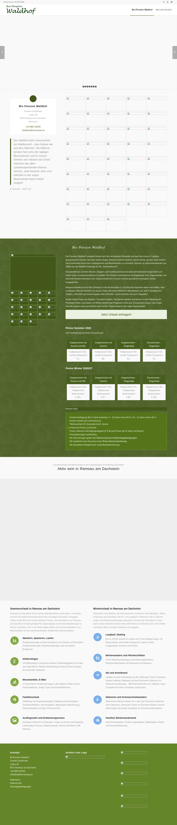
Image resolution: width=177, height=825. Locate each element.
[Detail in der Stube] (116, 148)
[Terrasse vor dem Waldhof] (96, 103)
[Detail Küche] (76, 148)
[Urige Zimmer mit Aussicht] (14, 322)
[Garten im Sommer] (157, 163)
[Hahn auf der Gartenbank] (116, 178)
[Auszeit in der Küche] (116, 133)
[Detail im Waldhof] (157, 209)
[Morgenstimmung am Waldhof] (76, 163)
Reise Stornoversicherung (115, 441)
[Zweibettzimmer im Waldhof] (33, 272)
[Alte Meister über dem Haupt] (33, 301)
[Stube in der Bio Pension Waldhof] (96, 148)
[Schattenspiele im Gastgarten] (157, 194)
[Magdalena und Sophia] (157, 133)
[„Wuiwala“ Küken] (76, 194)
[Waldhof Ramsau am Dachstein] (20, 9)
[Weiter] (174, 52)
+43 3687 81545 (19, 2)
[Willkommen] (116, 103)
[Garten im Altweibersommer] (96, 178)
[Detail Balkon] (76, 133)
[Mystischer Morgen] (76, 209)
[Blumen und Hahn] (157, 178)
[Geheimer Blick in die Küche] (96, 133)
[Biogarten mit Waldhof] (136, 163)
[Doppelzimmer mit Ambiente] (33, 294)
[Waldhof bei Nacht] (157, 103)
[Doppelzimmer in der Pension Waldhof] (51, 294)
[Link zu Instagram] (167, 2)
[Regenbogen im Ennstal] (96, 209)
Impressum (15, 780)
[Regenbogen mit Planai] (116, 209)
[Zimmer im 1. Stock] (24, 301)
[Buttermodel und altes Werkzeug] (136, 148)
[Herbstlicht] (116, 163)
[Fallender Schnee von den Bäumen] (116, 118)
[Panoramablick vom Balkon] (33, 308)
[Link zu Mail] (172, 2)
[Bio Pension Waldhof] (76, 103)
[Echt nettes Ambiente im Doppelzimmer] (24, 322)
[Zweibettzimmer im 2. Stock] (24, 294)
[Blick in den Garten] (157, 148)
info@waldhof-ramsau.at (33, 130)
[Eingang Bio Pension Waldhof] (136, 103)
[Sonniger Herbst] (136, 209)
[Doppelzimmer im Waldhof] (14, 308)
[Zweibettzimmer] (51, 308)
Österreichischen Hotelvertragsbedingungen (116, 438)
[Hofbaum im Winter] (157, 118)
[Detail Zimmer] (42, 294)
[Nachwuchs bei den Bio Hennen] (96, 194)
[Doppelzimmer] (51, 301)
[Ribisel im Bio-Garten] (76, 178)
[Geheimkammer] (51, 315)
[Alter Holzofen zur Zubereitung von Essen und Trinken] (136, 133)
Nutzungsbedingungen (20, 786)
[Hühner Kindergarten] (116, 194)
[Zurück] (2, 52)
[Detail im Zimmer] (14, 301)
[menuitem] (142, 9)
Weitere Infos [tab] (72, 409)
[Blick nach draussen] (24, 308)
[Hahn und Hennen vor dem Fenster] (136, 178)
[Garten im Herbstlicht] (96, 163)
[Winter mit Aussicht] (136, 118)
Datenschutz (16, 783)
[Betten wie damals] (42, 301)
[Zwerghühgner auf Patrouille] (136, 194)
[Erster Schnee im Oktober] (76, 118)
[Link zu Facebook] (164, 2)
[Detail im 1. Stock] (33, 322)
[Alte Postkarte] (76, 224)
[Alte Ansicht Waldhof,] (116, 224)
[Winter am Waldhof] (96, 118)
